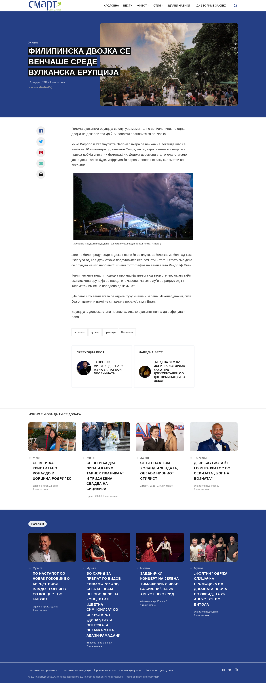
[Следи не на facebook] (224, 669)
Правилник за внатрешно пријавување (118, 670)
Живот (33, 42)
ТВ (196, 457)
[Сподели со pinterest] (40, 152)
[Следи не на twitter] (230, 669)
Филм (203, 457)
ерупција (110, 332)
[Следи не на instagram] (236, 669)
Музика (37, 568)
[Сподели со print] (40, 174)
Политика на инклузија (76, 670)
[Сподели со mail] (40, 163)
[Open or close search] (235, 6)
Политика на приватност (43, 670)
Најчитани (37, 523)
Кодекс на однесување (160, 670)
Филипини (127, 332)
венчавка (79, 332)
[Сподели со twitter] (40, 141)
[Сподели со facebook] (40, 130)
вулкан (95, 332)
